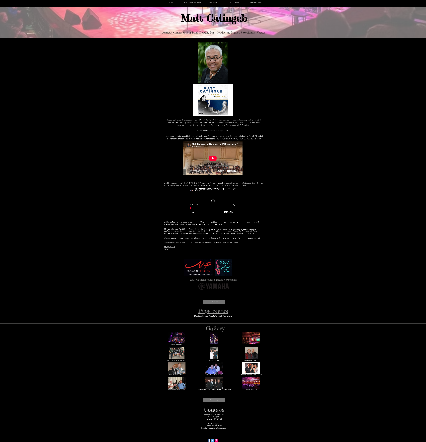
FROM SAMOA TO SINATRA (207, 120)
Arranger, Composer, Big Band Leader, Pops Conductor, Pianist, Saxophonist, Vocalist (213, 32)
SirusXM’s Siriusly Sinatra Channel (185, 123)
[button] (177, 338)
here (248, 125)
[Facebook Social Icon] (209, 440)
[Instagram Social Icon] (216, 440)
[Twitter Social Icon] (212, 440)
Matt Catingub (214, 18)
